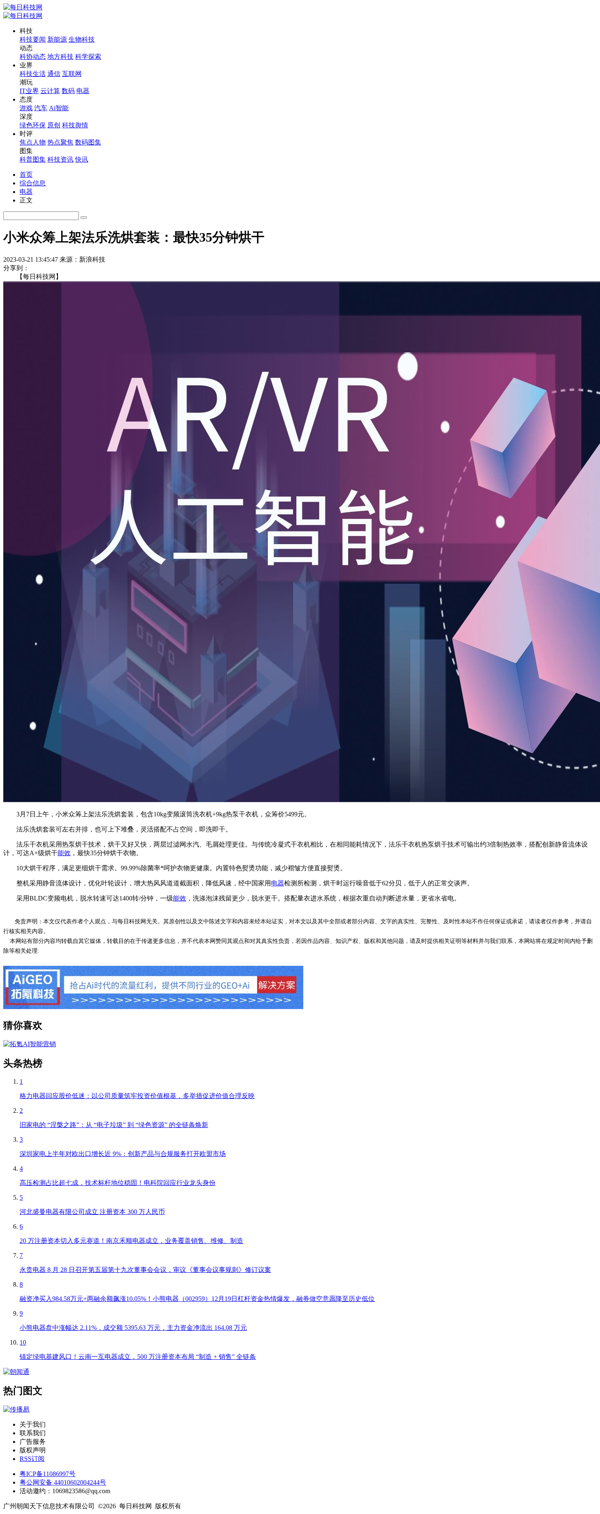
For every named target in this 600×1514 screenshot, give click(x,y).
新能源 (57, 39)
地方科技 (60, 56)
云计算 (50, 90)
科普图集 (33, 159)
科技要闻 (33, 39)
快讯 (81, 159)
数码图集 (88, 142)
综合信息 (33, 183)
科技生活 (33, 73)
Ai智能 (59, 107)
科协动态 (33, 56)
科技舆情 (75, 125)
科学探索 (88, 56)
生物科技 (82, 39)
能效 (64, 852)
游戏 (26, 107)
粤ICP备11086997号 (48, 1473)
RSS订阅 (32, 1458)
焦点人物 (33, 142)
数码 (68, 90)
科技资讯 (60, 159)
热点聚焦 (60, 142)
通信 (53, 73)
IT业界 (29, 90)
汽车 (40, 107)
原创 (53, 125)
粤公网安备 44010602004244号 (63, 1482)
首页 (26, 174)
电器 (82, 90)
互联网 (72, 73)
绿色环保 (33, 125)
